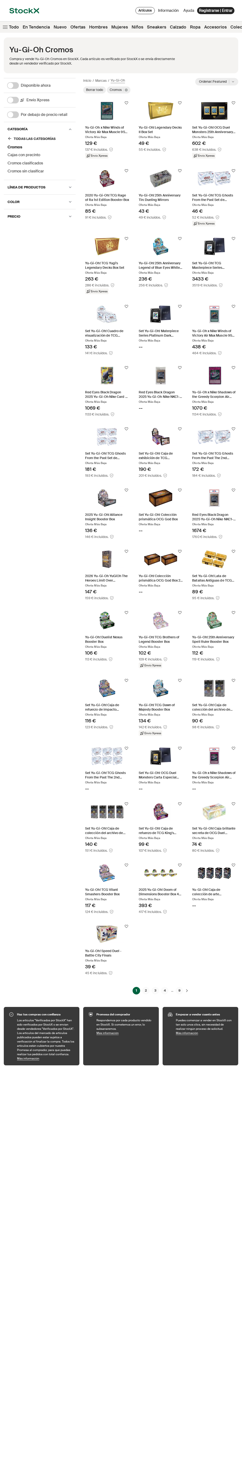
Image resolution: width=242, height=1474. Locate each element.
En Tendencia (36, 27)
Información (169, 11)
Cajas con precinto (24, 154)
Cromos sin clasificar (26, 171)
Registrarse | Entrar (216, 10)
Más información (46, 1058)
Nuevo (60, 27)
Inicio (87, 80)
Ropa (195, 27)
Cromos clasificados (25, 163)
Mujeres (119, 27)
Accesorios (215, 27)
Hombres (98, 27)
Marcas (101, 80)
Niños (137, 27)
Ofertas (77, 27)
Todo (14, 27)
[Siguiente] (187, 990)
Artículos (145, 10)
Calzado (178, 27)
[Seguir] (126, 103)
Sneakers (156, 27)
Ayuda (188, 10)
